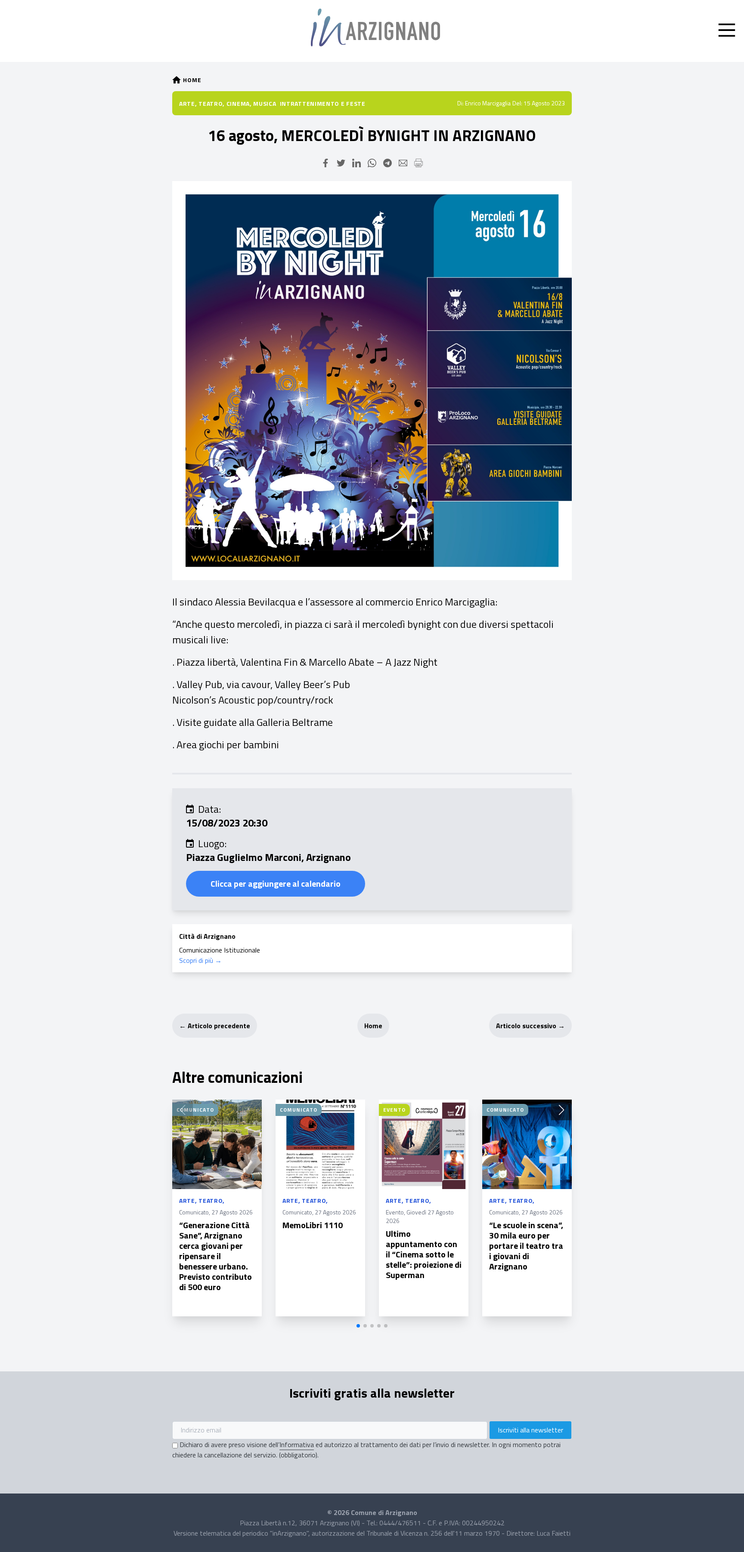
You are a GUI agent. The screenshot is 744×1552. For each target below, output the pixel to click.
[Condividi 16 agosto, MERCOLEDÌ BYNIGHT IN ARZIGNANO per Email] (403, 163)
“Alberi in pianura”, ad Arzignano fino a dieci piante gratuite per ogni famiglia (630, 1240)
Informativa (296, 1444)
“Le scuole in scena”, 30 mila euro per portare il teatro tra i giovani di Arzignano (526, 1245)
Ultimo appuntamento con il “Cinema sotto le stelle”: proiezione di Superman (424, 1254)
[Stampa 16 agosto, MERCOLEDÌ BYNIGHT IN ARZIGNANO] (418, 163)
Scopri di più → (200, 960)
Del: (517, 103)
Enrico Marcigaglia (488, 103)
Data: (209, 809)
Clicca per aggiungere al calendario (276, 883)
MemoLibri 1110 (312, 1225)
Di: (460, 103)
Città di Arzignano (207, 936)
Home (373, 1025)
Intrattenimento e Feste (323, 103)
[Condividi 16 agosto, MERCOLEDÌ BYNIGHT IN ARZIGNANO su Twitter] (341, 163)
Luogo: (212, 843)
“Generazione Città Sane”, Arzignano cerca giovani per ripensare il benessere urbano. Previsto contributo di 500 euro (215, 1256)
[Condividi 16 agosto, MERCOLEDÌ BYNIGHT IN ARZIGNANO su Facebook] (325, 163)
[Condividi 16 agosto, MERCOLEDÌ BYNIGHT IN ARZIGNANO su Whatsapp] (372, 163)
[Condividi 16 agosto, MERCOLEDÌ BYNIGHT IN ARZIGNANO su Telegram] (387, 163)
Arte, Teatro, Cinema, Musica (227, 103)
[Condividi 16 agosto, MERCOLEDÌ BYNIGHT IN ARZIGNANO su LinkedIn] (356, 163)
